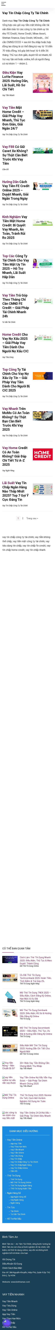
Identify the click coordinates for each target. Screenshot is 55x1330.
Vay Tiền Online (14, 1140)
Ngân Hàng (15, 1203)
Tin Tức (11, 1207)
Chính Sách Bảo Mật (12, 1268)
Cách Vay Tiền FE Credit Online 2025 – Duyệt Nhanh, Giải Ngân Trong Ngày (15, 190)
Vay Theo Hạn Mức (19, 1147)
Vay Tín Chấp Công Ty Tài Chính (15, 134)
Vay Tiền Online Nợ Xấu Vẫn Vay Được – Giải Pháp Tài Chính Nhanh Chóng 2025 (36, 1080)
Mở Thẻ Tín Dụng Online (29, 966)
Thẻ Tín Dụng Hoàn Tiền (21, 1189)
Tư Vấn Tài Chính (8, 322)
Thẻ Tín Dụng (25, 1019)
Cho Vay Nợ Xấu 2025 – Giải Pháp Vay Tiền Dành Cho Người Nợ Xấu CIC (15, 343)
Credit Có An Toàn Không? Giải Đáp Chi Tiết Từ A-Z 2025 (15, 456)
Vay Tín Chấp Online (19, 1168)
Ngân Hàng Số (14, 1193)
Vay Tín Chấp (16, 1159)
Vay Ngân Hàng (8, 471)
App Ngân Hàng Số (18, 1197)
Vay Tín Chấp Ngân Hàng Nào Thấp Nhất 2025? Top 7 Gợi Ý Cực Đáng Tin (15, 491)
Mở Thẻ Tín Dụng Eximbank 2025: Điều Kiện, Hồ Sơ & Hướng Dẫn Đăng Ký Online (35, 1013)
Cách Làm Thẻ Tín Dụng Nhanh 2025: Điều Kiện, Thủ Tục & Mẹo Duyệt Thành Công (36, 960)
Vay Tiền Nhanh (8, 95)
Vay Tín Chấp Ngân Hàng (21, 1165)
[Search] (50, 4)
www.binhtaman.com (20, 1282)
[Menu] (3, 4)
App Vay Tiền (16, 1144)
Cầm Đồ (5, 169)
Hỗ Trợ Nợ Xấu (14, 1219)
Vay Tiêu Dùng (8, 357)
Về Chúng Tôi (8, 1259)
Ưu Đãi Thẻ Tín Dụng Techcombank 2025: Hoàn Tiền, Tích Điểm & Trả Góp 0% (35, 978)
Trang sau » (32, 518)
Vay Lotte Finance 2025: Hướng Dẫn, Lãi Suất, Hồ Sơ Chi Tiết (15, 81)
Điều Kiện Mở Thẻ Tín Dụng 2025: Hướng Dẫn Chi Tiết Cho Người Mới (35, 1048)
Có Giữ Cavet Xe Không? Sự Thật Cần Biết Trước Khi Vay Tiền (15, 155)
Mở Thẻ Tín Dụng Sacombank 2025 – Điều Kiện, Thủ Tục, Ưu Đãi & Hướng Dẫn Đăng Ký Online (36, 1031)
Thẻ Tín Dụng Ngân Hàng (29, 984)
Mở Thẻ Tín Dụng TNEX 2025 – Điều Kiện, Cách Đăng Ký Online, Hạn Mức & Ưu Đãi (35, 995)
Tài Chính (15, 1211)
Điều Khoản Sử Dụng (12, 1264)
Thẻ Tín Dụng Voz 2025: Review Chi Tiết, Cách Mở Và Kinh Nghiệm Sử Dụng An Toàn (35, 1098)
